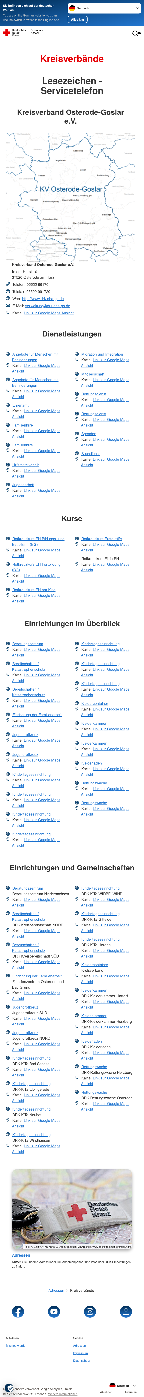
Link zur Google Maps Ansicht (49, 312)
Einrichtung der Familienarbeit (37, 714)
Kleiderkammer (93, 723)
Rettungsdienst (93, 394)
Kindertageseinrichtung (31, 774)
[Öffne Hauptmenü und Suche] (136, 33)
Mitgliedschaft (92, 374)
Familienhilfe (22, 425)
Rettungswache (94, 783)
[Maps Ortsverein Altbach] (126, 1312)
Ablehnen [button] (106, 1391)
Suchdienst (90, 453)
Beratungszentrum (27, 643)
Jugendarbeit (23, 484)
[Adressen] (72, 1209)
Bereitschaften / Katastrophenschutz (28, 666)
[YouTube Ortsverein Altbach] (54, 1312)
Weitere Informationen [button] (62, 1394)
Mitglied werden (16, 1345)
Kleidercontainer (94, 703)
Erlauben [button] (131, 1391)
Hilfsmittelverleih (25, 464)
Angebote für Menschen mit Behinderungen (35, 356)
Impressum (80, 1353)
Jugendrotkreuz (25, 734)
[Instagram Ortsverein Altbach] (90, 1312)
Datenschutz (81, 1360)
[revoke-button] (9, 1387)
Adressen (21, 1255)
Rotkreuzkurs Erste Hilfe (101, 538)
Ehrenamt (20, 405)
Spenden (88, 433)
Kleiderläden (91, 763)
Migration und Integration (102, 354)
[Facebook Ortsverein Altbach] (18, 1312)
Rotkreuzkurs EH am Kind (34, 589)
